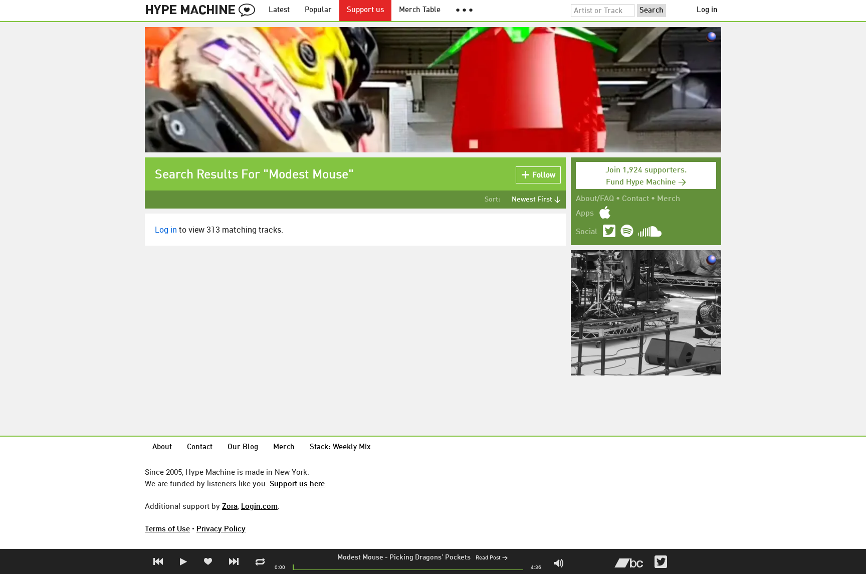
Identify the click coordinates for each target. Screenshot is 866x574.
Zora (230, 506)
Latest (279, 10)
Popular (318, 10)
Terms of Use (167, 528)
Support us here (297, 483)
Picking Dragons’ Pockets (430, 557)
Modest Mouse (360, 557)
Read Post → (492, 558)
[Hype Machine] (203, 10)
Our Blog (243, 447)
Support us (365, 10)
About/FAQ (595, 199)
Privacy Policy (221, 528)
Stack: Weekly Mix (340, 447)
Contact (635, 199)
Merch (668, 199)
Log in (707, 10)
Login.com (259, 506)
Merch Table (420, 10)
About (162, 447)
